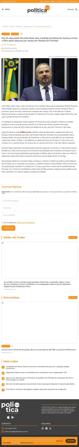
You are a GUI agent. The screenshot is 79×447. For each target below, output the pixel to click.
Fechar (70, 441)
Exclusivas (5, 34)
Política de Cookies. (26, 442)
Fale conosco (44, 1)
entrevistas (5, 346)
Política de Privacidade (25, 223)
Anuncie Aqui (72, 1)
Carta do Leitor (62, 1)
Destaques (15, 34)
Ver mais (72, 237)
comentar (8, 228)
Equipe (53, 1)
